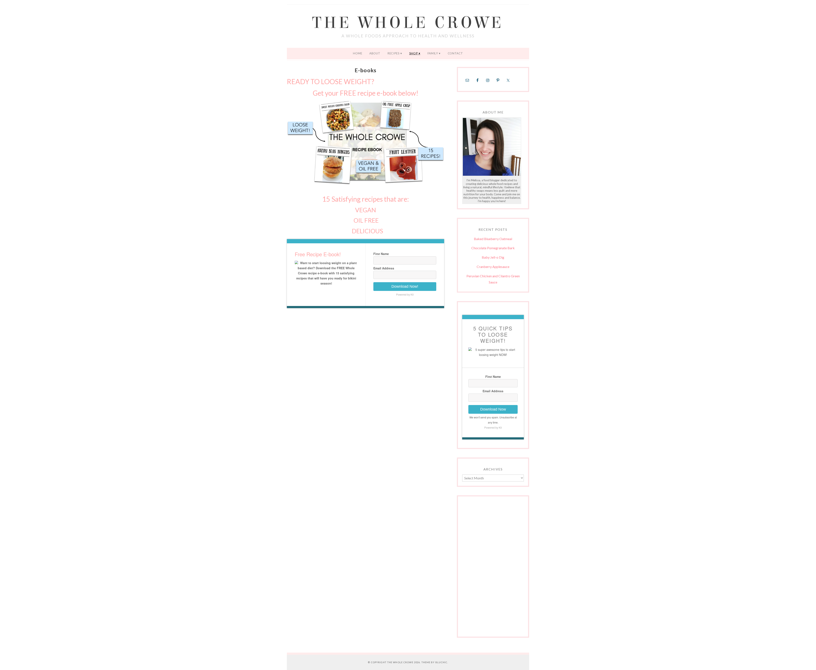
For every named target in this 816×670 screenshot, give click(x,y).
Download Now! (404, 286)
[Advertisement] (493, 568)
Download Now (493, 409)
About (374, 53)
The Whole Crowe (408, 23)
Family (433, 53)
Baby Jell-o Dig (493, 257)
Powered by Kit (405, 294)
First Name (381, 254)
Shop (413, 53)
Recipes (393, 53)
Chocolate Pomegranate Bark (493, 248)
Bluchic (441, 662)
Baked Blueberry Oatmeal (493, 239)
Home (357, 53)
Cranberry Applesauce (493, 267)
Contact (455, 53)
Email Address (383, 268)
